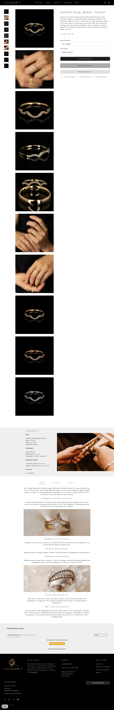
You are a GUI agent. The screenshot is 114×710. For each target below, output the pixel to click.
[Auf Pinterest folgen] (13, 699)
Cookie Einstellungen (102, 670)
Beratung (68, 2)
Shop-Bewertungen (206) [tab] (29, 635)
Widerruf (98, 672)
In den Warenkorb (85, 58)
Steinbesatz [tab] (56, 482)
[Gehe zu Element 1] (6, 11)
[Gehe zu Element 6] (6, 41)
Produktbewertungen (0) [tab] (14, 635)
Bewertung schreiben (57, 643)
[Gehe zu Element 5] (6, 35)
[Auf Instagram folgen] (9, 699)
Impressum (99, 664)
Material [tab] (42, 482)
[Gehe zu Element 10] (6, 65)
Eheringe (38, 2)
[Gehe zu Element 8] (6, 53)
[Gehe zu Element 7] (6, 47)
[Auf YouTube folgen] (18, 699)
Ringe (48, 2)
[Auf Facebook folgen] (5, 699)
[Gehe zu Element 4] (6, 29)
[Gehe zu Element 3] (6, 23)
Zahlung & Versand (10, 686)
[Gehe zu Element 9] (6, 59)
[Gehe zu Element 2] (6, 17)
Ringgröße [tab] (71, 482)
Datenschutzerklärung (103, 667)
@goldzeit (34, 672)
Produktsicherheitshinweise (13, 693)
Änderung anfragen (85, 65)
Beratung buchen (85, 71)
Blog (77, 2)
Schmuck (57, 2)
